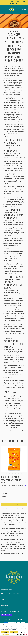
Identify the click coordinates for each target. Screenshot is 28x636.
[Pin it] (16, 427)
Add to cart (14, 504)
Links (3, 599)
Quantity (3, 496)
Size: (2, 490)
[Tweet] (14, 427)
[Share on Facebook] (11, 427)
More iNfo (4, 605)
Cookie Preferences (22, 619)
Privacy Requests (13, 619)
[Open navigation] (2, 9)
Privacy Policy (5, 619)
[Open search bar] (22, 9)
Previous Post (7, 430)
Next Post (22, 430)
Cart (25, 9)
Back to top (14, 563)
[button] (14, 459)
